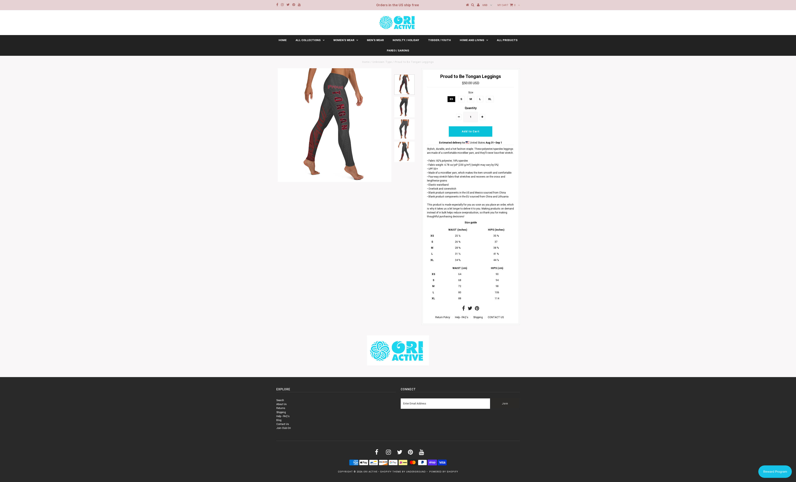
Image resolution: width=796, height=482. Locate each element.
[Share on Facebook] (463, 309)
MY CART (507, 5)
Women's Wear (343, 40)
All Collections (308, 40)
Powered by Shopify (443, 471)
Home (283, 40)
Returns (280, 408)
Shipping (478, 317)
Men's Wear (375, 40)
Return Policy (442, 317)
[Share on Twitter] (470, 309)
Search (280, 400)
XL (489, 99)
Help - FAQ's (461, 317)
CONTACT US (496, 317)
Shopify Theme (390, 471)
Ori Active (370, 471)
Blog (279, 420)
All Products (507, 40)
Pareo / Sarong (398, 50)
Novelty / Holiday (406, 40)
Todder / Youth (439, 40)
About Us (281, 404)
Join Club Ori (283, 428)
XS (451, 99)
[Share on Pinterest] (477, 309)
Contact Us (282, 424)
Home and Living (472, 40)
